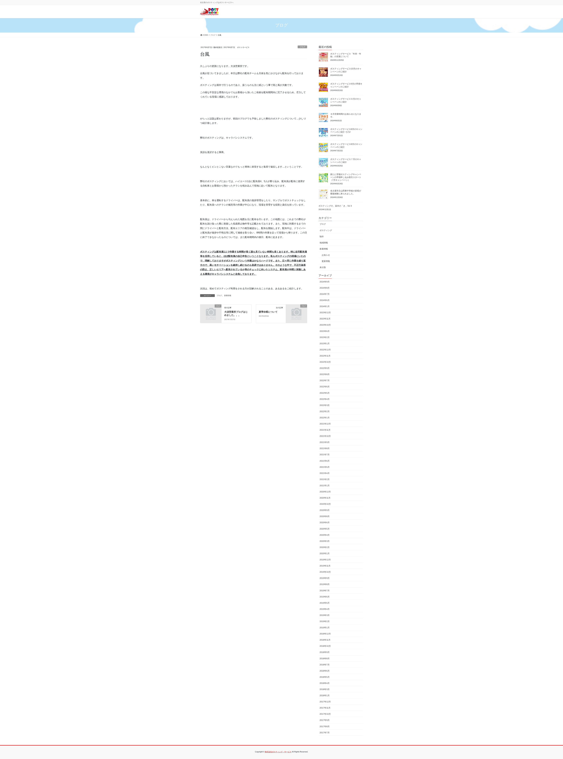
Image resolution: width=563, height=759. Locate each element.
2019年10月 (325, 572)
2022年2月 (325, 411)
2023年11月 (325, 319)
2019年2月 (325, 621)
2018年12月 (325, 634)
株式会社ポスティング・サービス (278, 752)
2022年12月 (325, 349)
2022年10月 (325, 362)
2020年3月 (325, 541)
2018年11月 (325, 640)
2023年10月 (325, 325)
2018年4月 (325, 683)
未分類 (323, 267)
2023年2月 (325, 337)
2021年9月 (325, 442)
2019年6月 (325, 597)
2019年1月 (325, 627)
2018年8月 (325, 658)
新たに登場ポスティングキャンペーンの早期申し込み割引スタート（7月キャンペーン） (345, 177)
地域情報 (324, 243)
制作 (322, 236)
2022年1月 (325, 417)
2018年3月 (325, 689)
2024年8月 (325, 288)
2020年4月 (325, 535)
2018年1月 (325, 695)
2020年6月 (325, 522)
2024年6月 (325, 300)
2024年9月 (325, 282)
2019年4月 (325, 609)
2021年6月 (325, 461)
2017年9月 (325, 720)
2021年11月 (325, 430)
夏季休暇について (268, 312)
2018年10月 (325, 646)
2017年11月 (325, 708)
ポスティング (326, 230)
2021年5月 (325, 467)
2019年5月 (325, 603)
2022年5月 (325, 393)
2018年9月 (325, 652)
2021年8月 (325, 448)
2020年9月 (325, 510)
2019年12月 (325, 559)
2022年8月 (325, 374)
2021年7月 (325, 454)
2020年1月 (325, 553)
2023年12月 (325, 312)
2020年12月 (325, 491)
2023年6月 (325, 331)
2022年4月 (325, 399)
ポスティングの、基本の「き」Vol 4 (335, 206)
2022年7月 (325, 380)
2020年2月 (325, 547)
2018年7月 (325, 664)
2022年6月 (325, 386)
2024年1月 (325, 306)
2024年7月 (325, 294)
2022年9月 (325, 368)
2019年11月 (325, 566)
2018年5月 (325, 677)
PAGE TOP (548, 733)
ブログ (302, 47)
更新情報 (326, 261)
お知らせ (326, 255)
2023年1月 (325, 343)
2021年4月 (325, 473)
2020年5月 (325, 529)
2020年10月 (325, 504)
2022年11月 (325, 356)
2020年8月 (325, 516)
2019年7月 (325, 590)
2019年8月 (325, 584)
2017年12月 (325, 701)
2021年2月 (325, 479)
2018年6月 (325, 671)
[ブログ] (210, 310)
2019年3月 (325, 615)
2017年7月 (325, 732)
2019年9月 (325, 578)
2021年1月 (325, 485)
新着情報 (227, 295)
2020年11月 (325, 498)
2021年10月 (325, 436)
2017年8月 (325, 726)
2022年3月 (325, 405)
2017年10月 (325, 714)
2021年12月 (325, 424)
